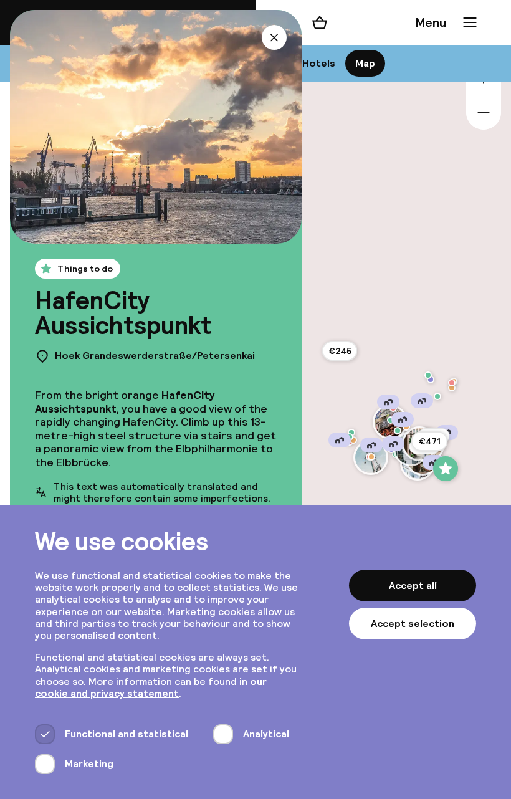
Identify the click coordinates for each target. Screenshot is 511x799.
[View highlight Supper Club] (428, 375)
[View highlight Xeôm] (406, 427)
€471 (430, 441)
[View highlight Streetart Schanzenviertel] (390, 420)
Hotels (318, 63)
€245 (339, 350)
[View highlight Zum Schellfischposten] (371, 457)
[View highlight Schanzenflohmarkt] (397, 430)
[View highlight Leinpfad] (430, 379)
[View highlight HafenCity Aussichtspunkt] (445, 468)
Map (365, 63)
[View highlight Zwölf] (452, 382)
